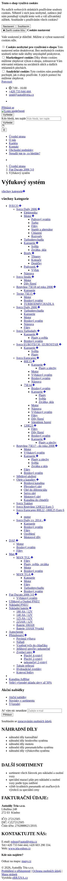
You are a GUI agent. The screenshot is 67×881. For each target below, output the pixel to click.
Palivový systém (40, 219)
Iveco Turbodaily (26, 330)
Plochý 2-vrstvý (33, 658)
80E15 (28, 361)
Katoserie (29, 577)
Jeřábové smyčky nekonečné (33, 648)
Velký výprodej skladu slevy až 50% (30, 682)
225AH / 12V (24, 621)
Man (12, 554)
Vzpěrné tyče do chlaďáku (31, 645)
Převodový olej (33, 486)
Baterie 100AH (25, 625)
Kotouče (36, 259)
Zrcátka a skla (39, 466)
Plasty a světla (39, 337)
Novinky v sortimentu (22, 700)
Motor (28, 216)
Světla (35, 246)
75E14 (28, 385)
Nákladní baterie (19, 608)
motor (27, 516)
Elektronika (30, 212)
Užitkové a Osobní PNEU (24, 601)
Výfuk (35, 270)
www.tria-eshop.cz (19, 848)
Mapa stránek (9, 874)
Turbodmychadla (34, 239)
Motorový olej (32, 496)
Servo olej (30, 493)
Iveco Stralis (24, 276)
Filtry (34, 226)
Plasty (34, 354)
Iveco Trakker (24, 503)
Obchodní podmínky (21, 150)
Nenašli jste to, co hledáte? (24, 153)
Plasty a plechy (47, 368)
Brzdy (28, 253)
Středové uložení (26, 476)
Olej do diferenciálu (35, 489)
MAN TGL (23, 557)
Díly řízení (30, 283)
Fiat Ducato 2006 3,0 (22, 594)
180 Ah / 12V (24, 611)
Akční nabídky (17, 697)
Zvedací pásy (24, 652)
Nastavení (8, 26)
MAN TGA (23, 574)
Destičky (36, 263)
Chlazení (36, 232)
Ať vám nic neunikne (14, 710)
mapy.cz (26, 861)
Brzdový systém (33, 300)
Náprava (29, 273)
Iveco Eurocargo (26, 358)
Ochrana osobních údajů (46, 871)
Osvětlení (29, 533)
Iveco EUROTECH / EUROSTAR (37, 344)
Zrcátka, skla (38, 249)
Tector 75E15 (24, 293)
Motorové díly (32, 537)
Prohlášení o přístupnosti (15, 871)
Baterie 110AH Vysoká (30, 628)
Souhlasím (23, 26)
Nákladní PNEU (18, 604)
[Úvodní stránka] (13, 111)
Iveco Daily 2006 (27, 209)
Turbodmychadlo (34, 587)
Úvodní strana (17, 136)
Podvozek (30, 266)
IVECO (14, 205)
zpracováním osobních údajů (34, 721)
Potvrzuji (6, 81)
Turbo (34, 222)
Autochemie (16, 631)
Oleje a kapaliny (26, 479)
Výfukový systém (41, 374)
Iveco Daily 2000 (27, 307)
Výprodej (14, 704)
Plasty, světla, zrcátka (36, 564)
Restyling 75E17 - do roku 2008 (35, 445)
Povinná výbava (25, 638)
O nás (12, 139)
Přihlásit (7, 714)
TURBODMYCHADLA (39, 303)
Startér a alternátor (42, 229)
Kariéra (13, 143)
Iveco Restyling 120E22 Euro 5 (35, 506)
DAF (12, 540)
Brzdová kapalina (34, 483)
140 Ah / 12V (24, 615)
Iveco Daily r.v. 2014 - (30, 520)
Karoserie (30, 243)
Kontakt (13, 146)
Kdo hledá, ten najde (13, 118)
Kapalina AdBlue (19, 679)
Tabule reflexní (25, 665)
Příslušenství (16, 635)
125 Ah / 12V (24, 618)
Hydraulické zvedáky (29, 669)
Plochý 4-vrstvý (33, 655)
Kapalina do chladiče (36, 500)
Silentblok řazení (41, 422)
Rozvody (36, 236)
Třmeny (36, 256)
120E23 (29, 425)
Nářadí (20, 642)
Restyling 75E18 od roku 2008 (34, 287)
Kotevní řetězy (25, 672)
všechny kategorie (12, 191)
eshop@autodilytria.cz (24, 841)
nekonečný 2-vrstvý (35, 662)
